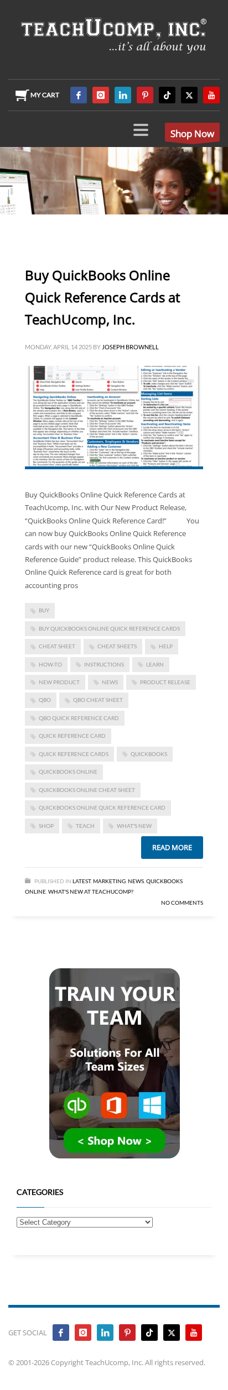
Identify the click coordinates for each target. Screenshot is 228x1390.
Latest (81, 881)
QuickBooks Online (68, 771)
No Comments (182, 902)
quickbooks (149, 754)
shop (46, 825)
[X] (189, 95)
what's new (134, 825)
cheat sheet (57, 646)
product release (165, 682)
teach (85, 825)
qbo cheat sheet (98, 699)
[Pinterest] (145, 95)
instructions (104, 664)
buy (44, 610)
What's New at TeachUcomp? (90, 891)
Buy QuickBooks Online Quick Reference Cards (109, 628)
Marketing (109, 881)
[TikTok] (167, 95)
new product (59, 682)
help (166, 646)
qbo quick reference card (79, 718)
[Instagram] (100, 95)
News (136, 881)
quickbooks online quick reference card (102, 807)
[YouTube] (211, 95)
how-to (50, 664)
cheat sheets (117, 646)
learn (155, 664)
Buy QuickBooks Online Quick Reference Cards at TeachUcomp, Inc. (102, 297)
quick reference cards (73, 754)
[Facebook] (78, 95)
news (110, 682)
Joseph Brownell (130, 346)
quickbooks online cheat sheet (87, 789)
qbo (45, 699)
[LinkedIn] (123, 95)
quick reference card (72, 735)
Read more (172, 847)
